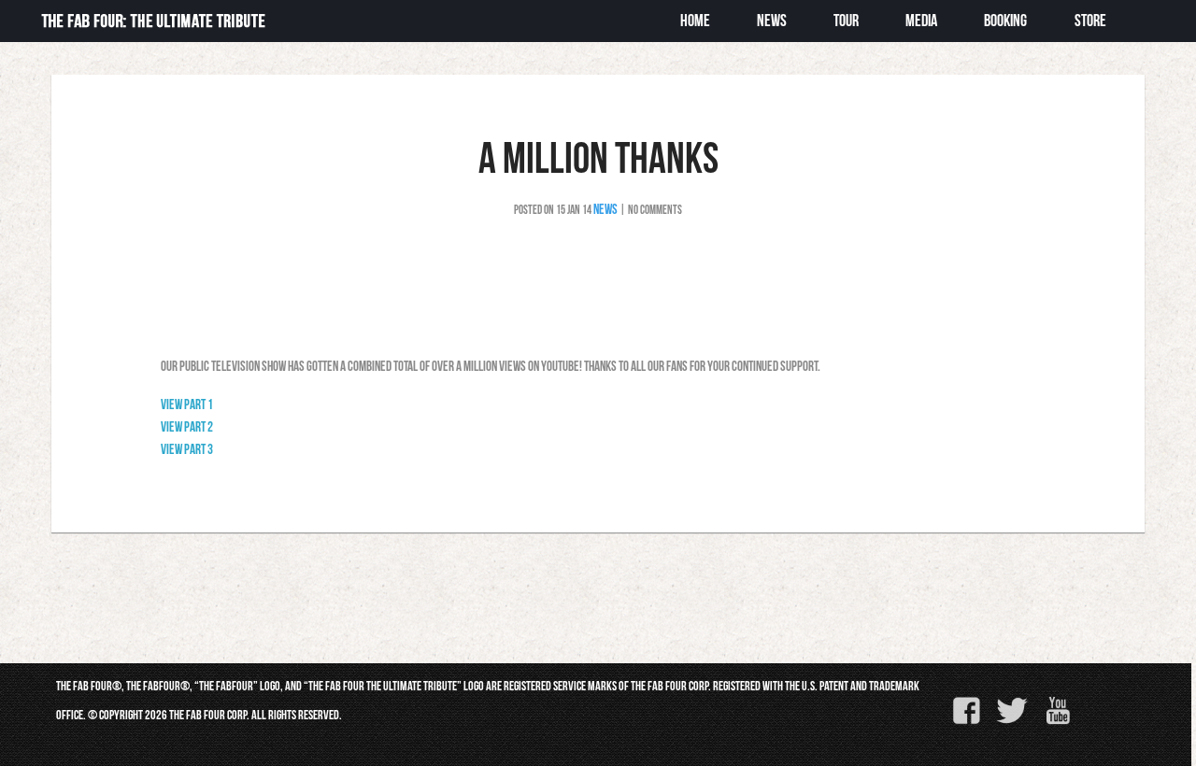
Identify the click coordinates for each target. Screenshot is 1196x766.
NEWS (772, 20)
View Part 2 (187, 426)
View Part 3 (187, 449)
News (605, 209)
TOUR (846, 20)
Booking (1005, 20)
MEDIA (921, 20)
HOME (695, 20)
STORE (1090, 20)
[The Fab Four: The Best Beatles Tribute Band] (154, 28)
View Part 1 (187, 404)
